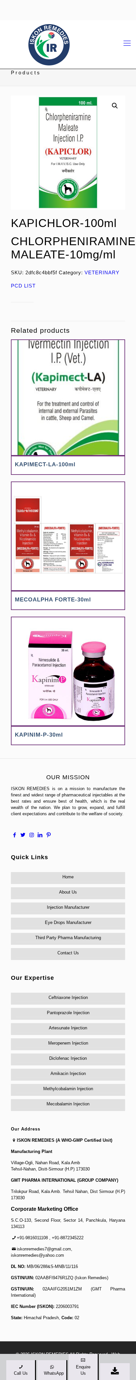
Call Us (21, 1373)
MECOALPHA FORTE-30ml (53, 599)
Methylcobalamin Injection (68, 1088)
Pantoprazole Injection (68, 1012)
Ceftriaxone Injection (68, 997)
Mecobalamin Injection (68, 1103)
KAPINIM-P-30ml (39, 735)
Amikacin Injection (68, 1073)
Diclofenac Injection (68, 1058)
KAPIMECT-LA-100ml (45, 464)
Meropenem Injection (68, 1043)
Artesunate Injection (68, 1027)
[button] (115, 106)
